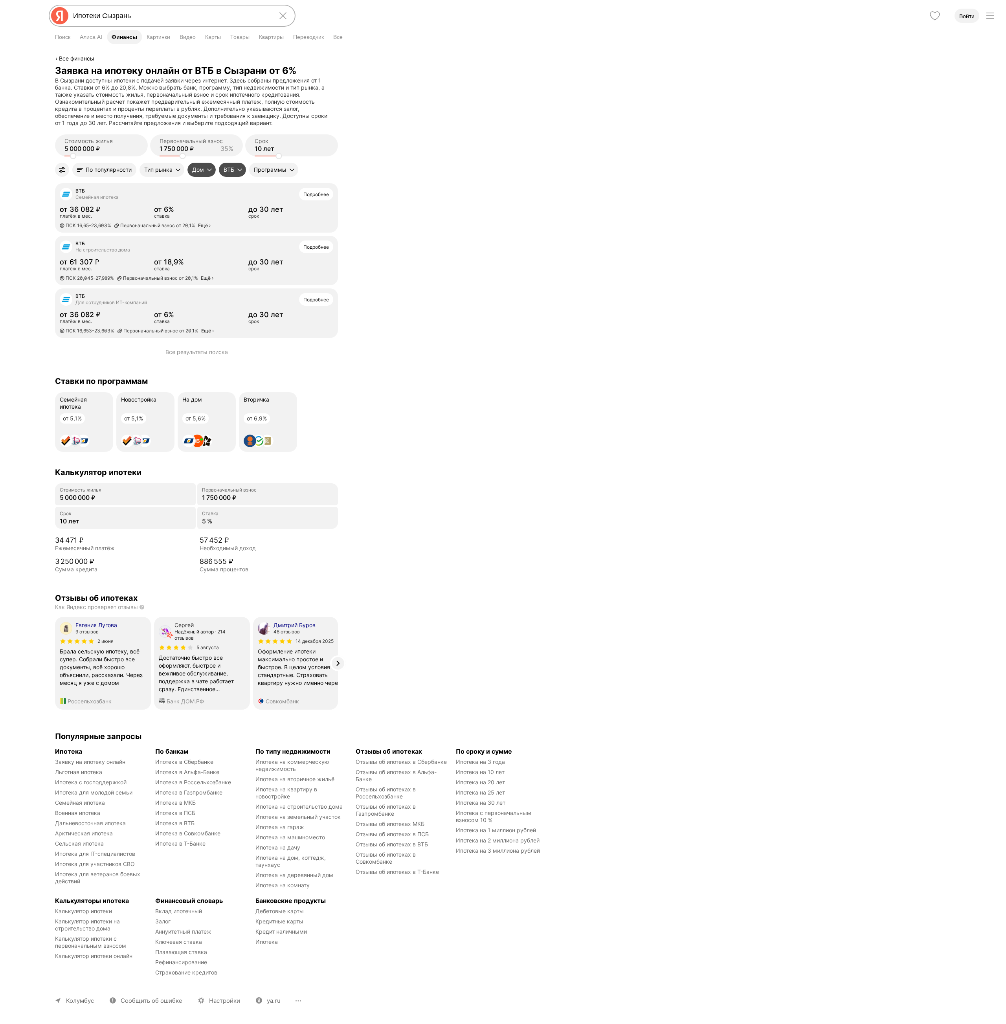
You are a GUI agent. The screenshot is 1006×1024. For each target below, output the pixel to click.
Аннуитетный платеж (183, 931)
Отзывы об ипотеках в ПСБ (392, 834)
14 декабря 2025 (315, 641)
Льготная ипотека (78, 772)
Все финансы (76, 58)
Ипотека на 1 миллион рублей (496, 830)
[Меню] (990, 16)
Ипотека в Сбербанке (184, 761)
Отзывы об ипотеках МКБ (390, 823)
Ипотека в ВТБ (175, 823)
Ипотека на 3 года (480, 761)
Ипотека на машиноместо (290, 837)
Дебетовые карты (279, 911)
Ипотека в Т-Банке (180, 843)
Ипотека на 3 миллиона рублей (498, 850)
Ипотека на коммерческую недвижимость (292, 765)
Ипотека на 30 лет (480, 802)
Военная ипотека (77, 812)
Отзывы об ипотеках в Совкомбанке (386, 858)
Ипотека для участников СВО (95, 864)
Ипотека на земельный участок (298, 816)
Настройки (224, 1000)
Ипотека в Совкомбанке (187, 833)
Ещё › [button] (204, 225)
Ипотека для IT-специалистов (95, 853)
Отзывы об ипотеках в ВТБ (392, 844)
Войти (967, 16)
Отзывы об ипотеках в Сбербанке (401, 761)
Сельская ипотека (79, 843)
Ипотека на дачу (277, 847)
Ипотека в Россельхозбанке (193, 782)
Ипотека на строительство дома (299, 806)
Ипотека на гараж (279, 827)
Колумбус (80, 1000)
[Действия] (337, 70)
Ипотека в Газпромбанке (188, 792)
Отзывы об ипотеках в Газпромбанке (386, 810)
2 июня (105, 641)
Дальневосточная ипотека (90, 823)
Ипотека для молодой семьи (93, 792)
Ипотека (266, 941)
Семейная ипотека (80, 802)
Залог (163, 921)
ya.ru (274, 1000)
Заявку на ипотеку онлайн (90, 761)
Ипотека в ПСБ (175, 812)
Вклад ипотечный (178, 911)
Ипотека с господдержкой (91, 782)
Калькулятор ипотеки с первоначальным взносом (90, 942)
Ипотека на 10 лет (480, 772)
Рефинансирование (181, 962)
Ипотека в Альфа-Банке (187, 772)
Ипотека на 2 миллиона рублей (498, 840)
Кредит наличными (281, 931)
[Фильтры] (62, 170)
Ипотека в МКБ (175, 802)
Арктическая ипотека (84, 833)
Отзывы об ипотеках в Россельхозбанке (386, 793)
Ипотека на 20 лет (480, 782)
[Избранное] (935, 15)
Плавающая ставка (181, 952)
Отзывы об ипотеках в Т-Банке (397, 871)
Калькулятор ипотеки (83, 911)
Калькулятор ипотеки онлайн (93, 955)
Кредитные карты (279, 921)
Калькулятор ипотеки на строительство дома (88, 925)
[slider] (73, 156)
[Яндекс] (59, 15)
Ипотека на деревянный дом (294, 875)
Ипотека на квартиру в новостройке (287, 793)
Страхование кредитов (186, 972)
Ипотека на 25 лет (480, 792)
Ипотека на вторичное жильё (294, 779)
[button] (104, 170)
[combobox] (170, 16)
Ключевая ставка (178, 941)
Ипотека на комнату (282, 885)
